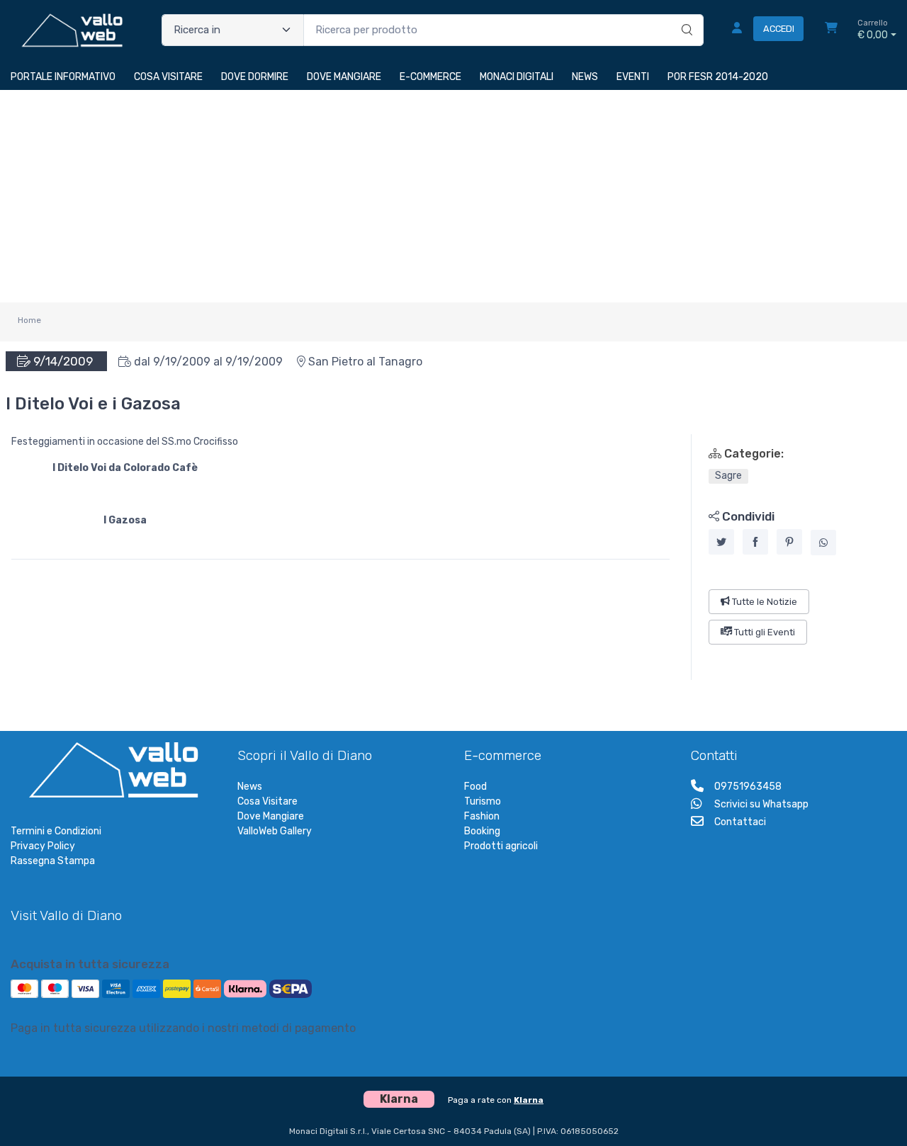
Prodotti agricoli (501, 846)
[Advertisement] (453, 196)
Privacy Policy (43, 846)
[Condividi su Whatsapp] (823, 542)
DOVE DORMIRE (254, 77)
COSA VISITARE (168, 77)
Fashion (482, 816)
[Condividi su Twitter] (721, 542)
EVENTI (632, 77)
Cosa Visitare (267, 801)
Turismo (482, 801)
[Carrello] (831, 29)
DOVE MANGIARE (344, 77)
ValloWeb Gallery (274, 831)
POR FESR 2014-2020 (717, 77)
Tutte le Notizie (763, 601)
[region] (794, 557)
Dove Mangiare (270, 816)
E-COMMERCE (430, 77)
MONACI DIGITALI (516, 77)
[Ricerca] (684, 15)
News (249, 787)
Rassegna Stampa (53, 861)
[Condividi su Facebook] (755, 542)
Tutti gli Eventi (763, 632)
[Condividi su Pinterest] (789, 542)
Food (475, 787)
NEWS (585, 77)
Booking (482, 831)
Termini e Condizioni (56, 831)
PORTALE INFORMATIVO (63, 77)
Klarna (528, 1100)
